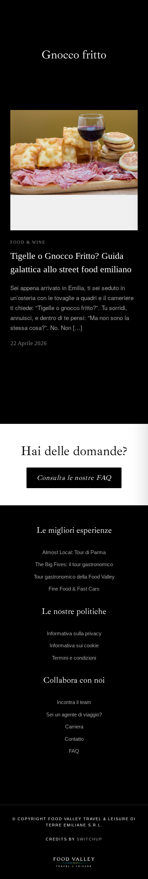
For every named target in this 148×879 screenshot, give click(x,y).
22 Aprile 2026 (28, 343)
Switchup (89, 839)
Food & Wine (27, 242)
